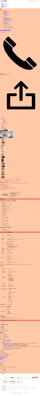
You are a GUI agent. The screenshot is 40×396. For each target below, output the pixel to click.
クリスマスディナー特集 (6, 346)
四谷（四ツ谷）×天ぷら (6, 337)
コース (4, 119)
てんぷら (4, 120)
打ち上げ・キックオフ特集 (7, 345)
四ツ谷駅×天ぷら (7, 15)
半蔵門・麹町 (5, 23)
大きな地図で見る (8, 244)
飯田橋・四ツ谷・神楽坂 (5, 4)
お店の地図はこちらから (13, 196)
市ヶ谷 (4, 21)
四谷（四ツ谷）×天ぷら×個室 (9, 28)
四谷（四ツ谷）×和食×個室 (8, 26)
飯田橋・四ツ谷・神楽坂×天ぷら (9, 19)
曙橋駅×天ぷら (7, 13)
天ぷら (4, 27)
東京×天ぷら (6, 17)
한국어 (2, 328)
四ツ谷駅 (4, 14)
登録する (3, 318)
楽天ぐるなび (3, 3)
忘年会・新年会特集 (6, 343)
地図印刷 (12, 244)
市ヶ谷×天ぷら (7, 22)
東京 (3, 16)
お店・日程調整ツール (5, 355)
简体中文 (3, 326)
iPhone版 (4, 370)
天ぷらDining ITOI (4, 6)
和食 (3, 25)
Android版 (4, 369)
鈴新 (3, 339)
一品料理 (4, 121)
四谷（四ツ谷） (4, 5)
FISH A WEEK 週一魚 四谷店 (7, 340)
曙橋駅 (4, 12)
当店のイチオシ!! (9, 313)
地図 (2, 125)
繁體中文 (3, 327)
